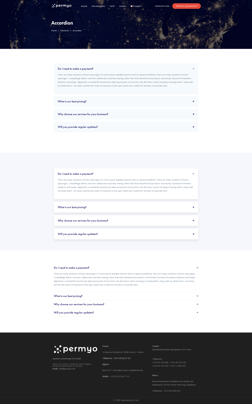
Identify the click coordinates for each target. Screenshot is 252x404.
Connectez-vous (162, 6)
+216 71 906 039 (177, 365)
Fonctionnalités (98, 6)
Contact (122, 6)
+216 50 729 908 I (161, 362)
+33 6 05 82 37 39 (122, 358)
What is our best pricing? (72, 101)
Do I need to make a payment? (75, 69)
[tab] (126, 67)
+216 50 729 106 (178, 362)
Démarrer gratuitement (186, 6)
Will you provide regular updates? (78, 127)
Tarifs (112, 6)
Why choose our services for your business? (83, 114)
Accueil (84, 6)
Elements (65, 30)
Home (54, 30)
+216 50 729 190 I (161, 365)
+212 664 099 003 (171, 390)
